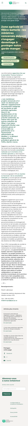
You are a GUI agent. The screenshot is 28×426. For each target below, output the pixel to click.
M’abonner (7, 394)
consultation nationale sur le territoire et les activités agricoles (12, 151)
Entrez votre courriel (8, 389)
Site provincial (5, 13)
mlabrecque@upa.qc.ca (9, 300)
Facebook (9, 353)
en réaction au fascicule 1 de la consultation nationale (13, 175)
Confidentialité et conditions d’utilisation (16, 403)
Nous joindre (13, 412)
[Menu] (2, 3)
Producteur (13, 13)
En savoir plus (8, 323)
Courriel (9, 360)
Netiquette (13, 408)
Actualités (21, 13)
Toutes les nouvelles (14, 15)
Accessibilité (13, 416)
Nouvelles (4, 15)
